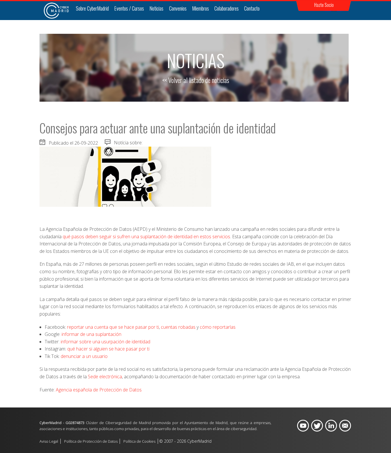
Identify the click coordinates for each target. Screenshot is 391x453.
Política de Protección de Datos (91, 441)
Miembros (200, 8)
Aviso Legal (49, 441)
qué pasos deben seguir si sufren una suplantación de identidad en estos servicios (146, 236)
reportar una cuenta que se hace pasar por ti (113, 327)
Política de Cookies (139, 441)
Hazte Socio (324, 4)
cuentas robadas (178, 327)
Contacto (252, 8)
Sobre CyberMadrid (92, 8)
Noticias (156, 8)
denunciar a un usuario (84, 356)
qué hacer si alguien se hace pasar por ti (108, 349)
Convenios (178, 8)
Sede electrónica (105, 376)
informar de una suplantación (91, 334)
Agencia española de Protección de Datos (99, 390)
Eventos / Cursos (129, 8)
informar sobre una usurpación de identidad (105, 341)
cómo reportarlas (218, 327)
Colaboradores (226, 8)
